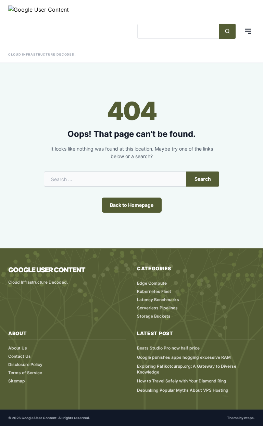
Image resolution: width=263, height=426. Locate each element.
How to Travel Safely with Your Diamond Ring (181, 380)
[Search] (227, 31)
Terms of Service (25, 372)
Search (203, 179)
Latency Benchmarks (158, 299)
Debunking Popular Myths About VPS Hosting (182, 390)
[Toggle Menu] (248, 31)
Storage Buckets (154, 316)
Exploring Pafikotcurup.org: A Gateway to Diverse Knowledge (186, 369)
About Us (17, 348)
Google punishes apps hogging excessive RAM (184, 357)
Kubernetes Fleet (154, 291)
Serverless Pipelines (157, 307)
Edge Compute (152, 283)
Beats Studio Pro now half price (168, 348)
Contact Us (19, 356)
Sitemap (16, 380)
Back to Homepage (131, 205)
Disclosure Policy (25, 364)
